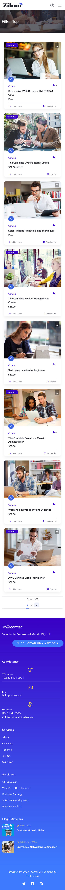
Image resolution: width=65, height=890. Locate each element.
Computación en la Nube (30, 830)
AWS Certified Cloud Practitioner (26, 577)
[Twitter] (24, 883)
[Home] (12, 626)
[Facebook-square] (32, 883)
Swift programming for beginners (26, 370)
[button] (37, 643)
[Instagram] (41, 883)
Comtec (12, 86)
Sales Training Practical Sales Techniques (31, 230)
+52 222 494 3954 (13, 677)
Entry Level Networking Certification (37, 846)
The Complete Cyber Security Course (28, 162)
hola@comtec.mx (11, 695)
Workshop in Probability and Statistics (29, 509)
